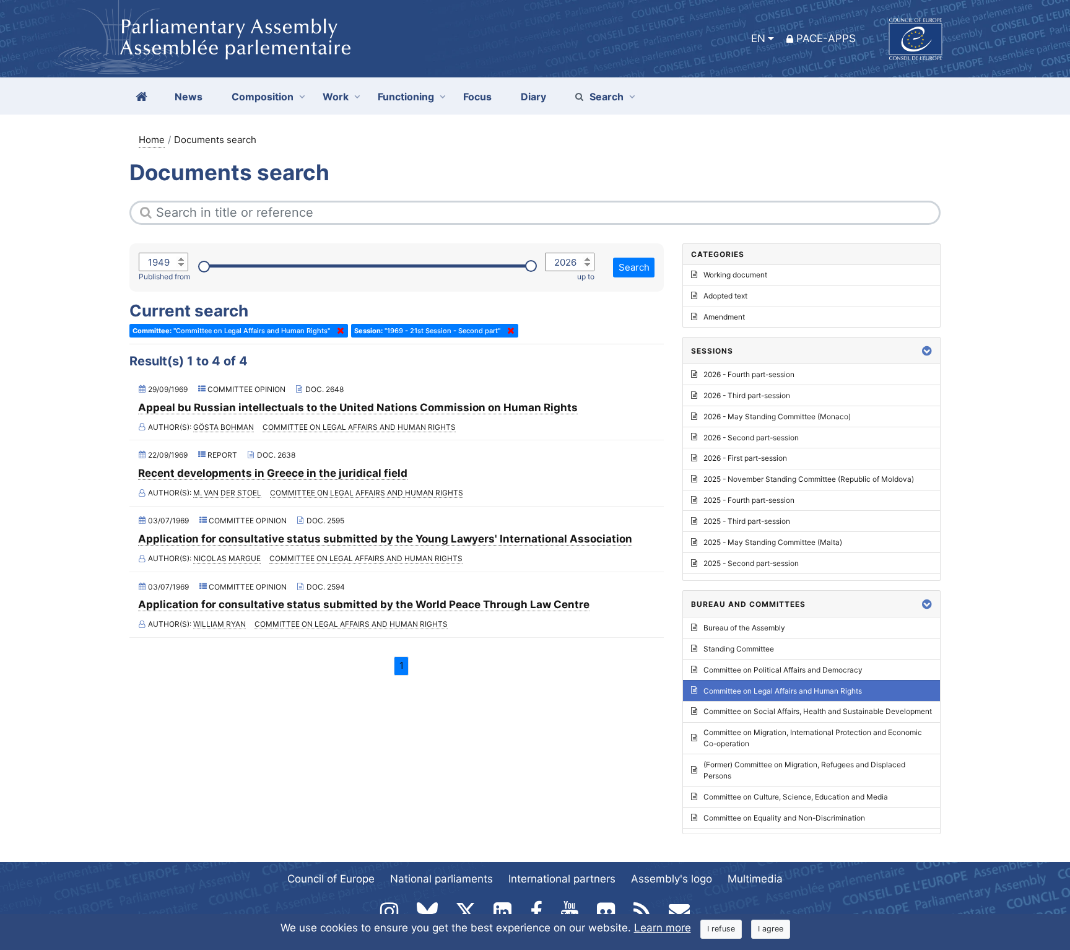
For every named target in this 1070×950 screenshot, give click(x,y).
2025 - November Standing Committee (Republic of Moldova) (808, 479)
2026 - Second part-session (751, 437)
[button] (927, 350)
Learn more (662, 928)
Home (152, 140)
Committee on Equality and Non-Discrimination (784, 817)
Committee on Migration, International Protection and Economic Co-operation (812, 738)
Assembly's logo (671, 879)
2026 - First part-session (745, 458)
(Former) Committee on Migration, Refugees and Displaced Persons (804, 770)
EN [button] (758, 38)
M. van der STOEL (227, 492)
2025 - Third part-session (746, 521)
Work (336, 96)
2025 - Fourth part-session (748, 500)
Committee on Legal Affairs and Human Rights (359, 427)
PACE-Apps (826, 38)
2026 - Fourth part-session (748, 374)
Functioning (406, 96)
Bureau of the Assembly (744, 627)
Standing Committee (738, 648)
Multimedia (755, 879)
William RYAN (219, 624)
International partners (561, 879)
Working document (735, 274)
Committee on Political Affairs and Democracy (783, 669)
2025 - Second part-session (751, 563)
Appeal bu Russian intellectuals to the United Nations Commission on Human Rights (358, 407)
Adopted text (725, 295)
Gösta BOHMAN (223, 427)
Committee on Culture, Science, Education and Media (795, 796)
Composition (263, 96)
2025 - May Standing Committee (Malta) (772, 542)
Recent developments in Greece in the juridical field (272, 473)
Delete (338, 331)
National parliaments (441, 879)
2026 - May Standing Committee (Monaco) (777, 416)
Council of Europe (331, 879)
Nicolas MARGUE (227, 558)
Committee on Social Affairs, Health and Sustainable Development (817, 711)
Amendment (724, 316)
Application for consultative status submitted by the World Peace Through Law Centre (363, 604)
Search (606, 96)
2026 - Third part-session (746, 395)
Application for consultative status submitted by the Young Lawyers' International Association (385, 539)
